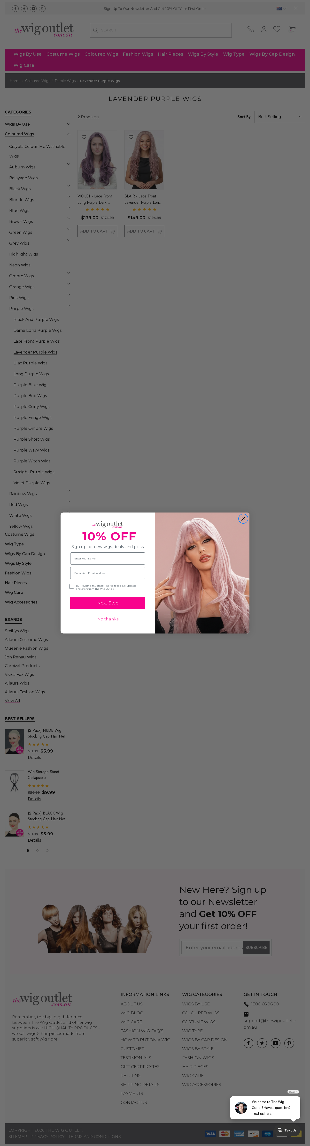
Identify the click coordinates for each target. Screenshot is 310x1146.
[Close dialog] (243, 518)
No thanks (107, 619)
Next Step (107, 603)
